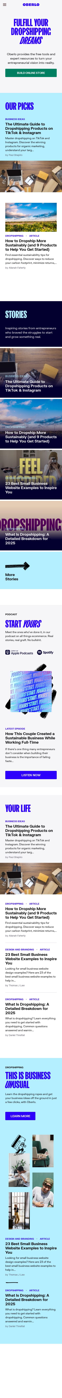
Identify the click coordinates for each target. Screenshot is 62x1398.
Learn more (20, 1116)
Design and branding (19, 949)
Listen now (30, 775)
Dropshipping (14, 235)
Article (34, 235)
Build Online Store (31, 72)
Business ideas (15, 119)
